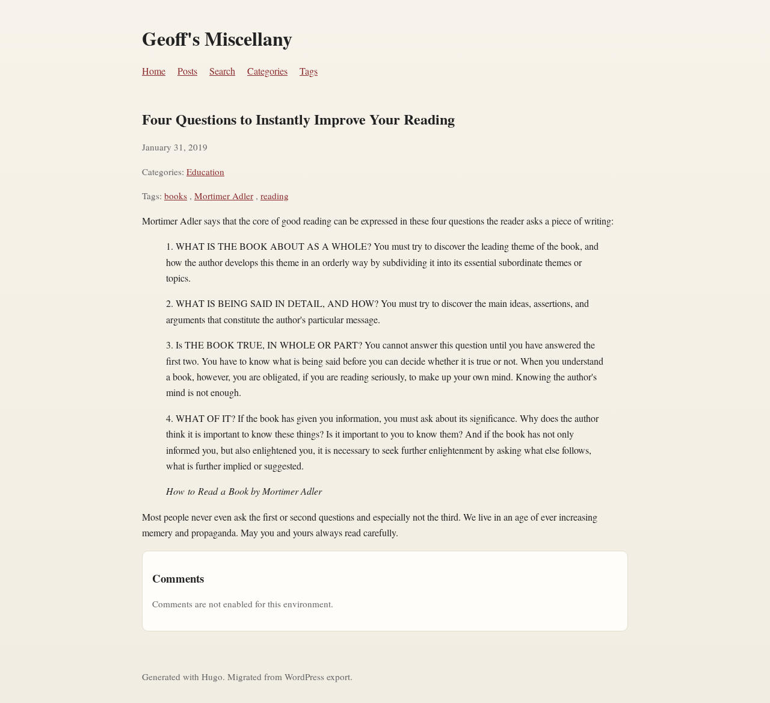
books (175, 196)
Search (222, 70)
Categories (267, 70)
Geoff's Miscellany (217, 38)
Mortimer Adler (223, 196)
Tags (309, 70)
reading (274, 196)
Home (153, 70)
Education (205, 172)
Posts (187, 70)
